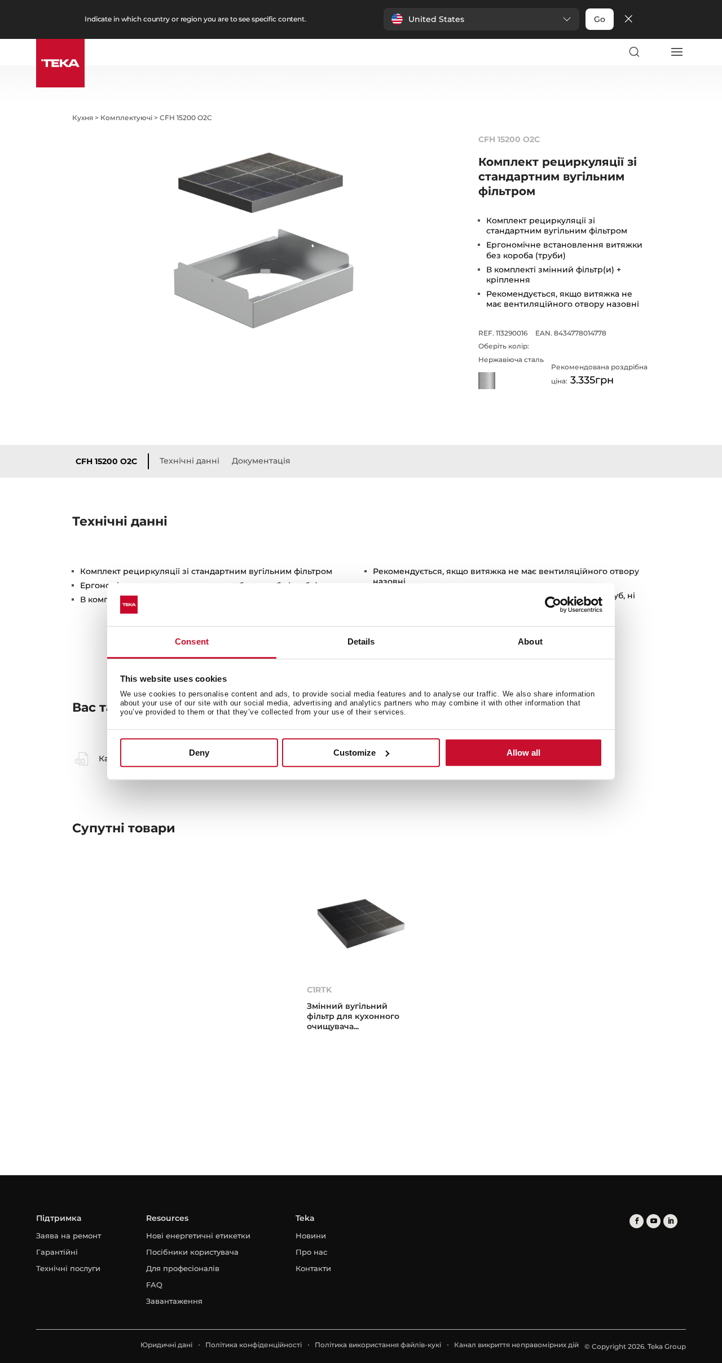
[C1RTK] (361, 923)
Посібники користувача (192, 1251)
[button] (481, 19)
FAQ (154, 1284)
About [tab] (530, 642)
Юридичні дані (166, 1344)
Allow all (523, 752)
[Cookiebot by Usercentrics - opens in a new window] (553, 604)
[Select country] (655, 52)
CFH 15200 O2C (106, 461)
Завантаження (174, 1300)
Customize (354, 752)
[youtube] (653, 1221)
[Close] (628, 19)
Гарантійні (57, 1251)
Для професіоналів (182, 1268)
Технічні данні (189, 461)
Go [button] (599, 19)
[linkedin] (670, 1221)
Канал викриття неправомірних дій (516, 1344)
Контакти (313, 1268)
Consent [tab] (192, 642)
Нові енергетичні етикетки (198, 1235)
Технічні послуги (68, 1268)
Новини (311, 1235)
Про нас (311, 1251)
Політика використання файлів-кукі (378, 1344)
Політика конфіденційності (253, 1344)
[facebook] (636, 1221)
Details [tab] (361, 642)
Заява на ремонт (68, 1235)
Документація (261, 461)
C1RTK (319, 990)
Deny (199, 752)
